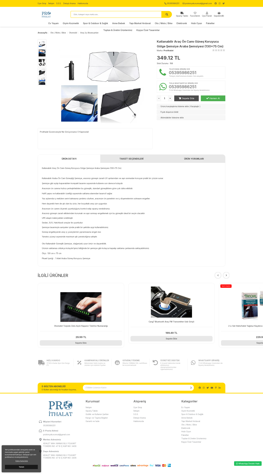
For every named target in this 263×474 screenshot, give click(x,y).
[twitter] (223, 3)
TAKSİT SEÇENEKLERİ (131, 158)
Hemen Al (214, 98)
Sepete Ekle (187, 98)
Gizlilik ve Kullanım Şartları (97, 414)
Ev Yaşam (53, 23)
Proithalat (168, 50)
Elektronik (182, 23)
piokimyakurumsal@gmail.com (198, 3)
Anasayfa (42, 32)
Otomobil (73, 32)
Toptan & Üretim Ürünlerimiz (193, 438)
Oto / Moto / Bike (163, 23)
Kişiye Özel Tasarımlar (191, 442)
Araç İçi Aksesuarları (89, 32)
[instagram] (219, 3)
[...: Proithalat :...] (52, 14)
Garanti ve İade (92, 421)
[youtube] (212, 388)
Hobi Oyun (196, 23)
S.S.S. (58, 3)
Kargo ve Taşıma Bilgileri (97, 418)
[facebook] (215, 3)
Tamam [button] (21, 467)
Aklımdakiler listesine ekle (172, 117)
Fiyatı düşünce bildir (169, 112)
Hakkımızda (83, 3)
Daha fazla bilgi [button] (21, 461)
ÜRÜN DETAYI (69, 158)
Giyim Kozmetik (71, 23)
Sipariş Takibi (92, 411)
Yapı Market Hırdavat (140, 23)
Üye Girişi (42, 3)
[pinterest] (215, 388)
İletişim (51, 3)
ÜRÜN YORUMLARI (194, 158)
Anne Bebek (118, 23)
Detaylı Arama (69, 3)
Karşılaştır (195, 106)
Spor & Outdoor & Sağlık (95, 23)
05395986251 (172, 3)
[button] (226, 275)
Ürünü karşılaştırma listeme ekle (175, 106)
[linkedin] (219, 388)
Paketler (210, 23)
